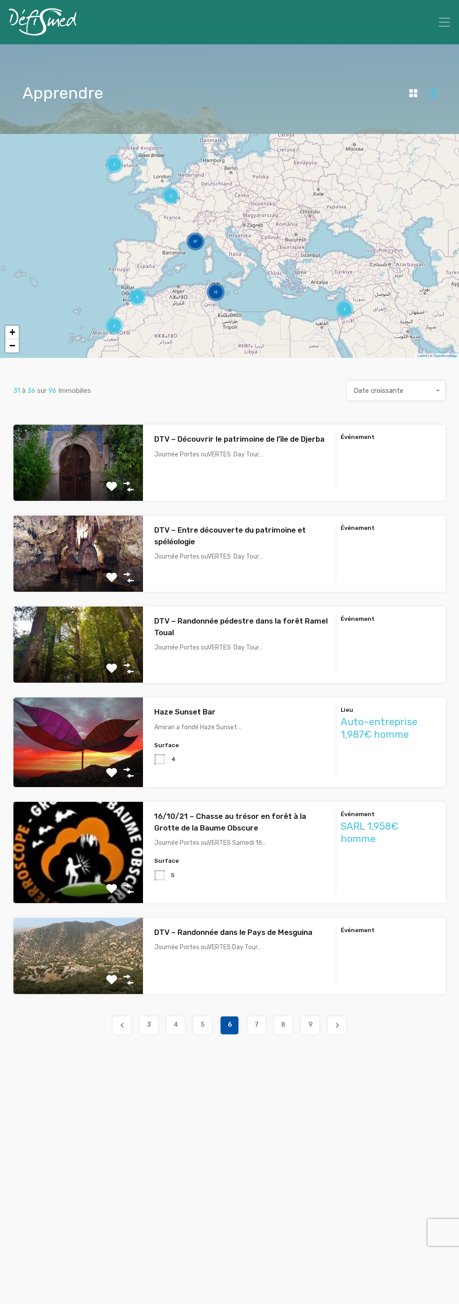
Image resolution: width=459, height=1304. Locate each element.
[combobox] (396, 390)
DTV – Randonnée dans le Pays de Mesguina (233, 932)
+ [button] (12, 332)
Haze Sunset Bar (185, 711)
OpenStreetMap (445, 355)
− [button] (12, 345)
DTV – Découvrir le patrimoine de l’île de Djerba (239, 439)
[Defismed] (42, 34)
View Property (78, 486)
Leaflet (422, 355)
